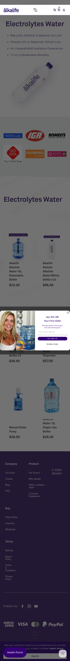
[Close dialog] (68, 313)
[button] (35, 9)
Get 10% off (52, 338)
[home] (11, 10)
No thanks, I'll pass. (52, 344)
